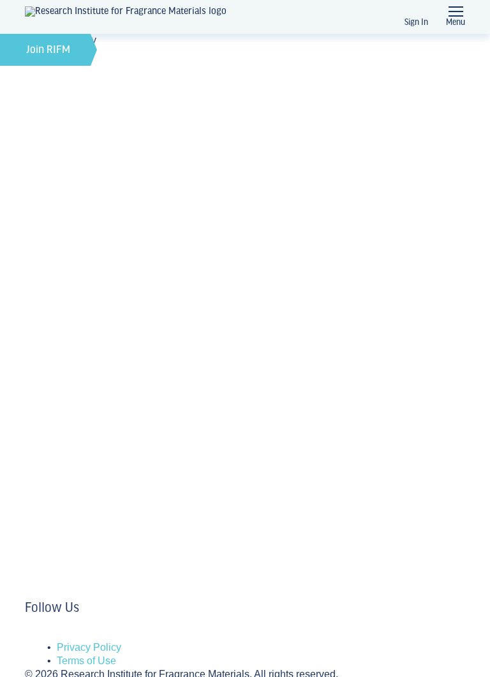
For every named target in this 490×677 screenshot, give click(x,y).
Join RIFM (48, 50)
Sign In (416, 22)
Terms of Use (86, 660)
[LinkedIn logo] (29, 633)
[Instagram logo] (36, 633)
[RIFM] (125, 17)
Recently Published (77, 515)
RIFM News (56, 345)
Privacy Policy (89, 647)
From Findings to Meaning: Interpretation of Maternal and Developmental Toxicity (207, 478)
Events (44, 437)
